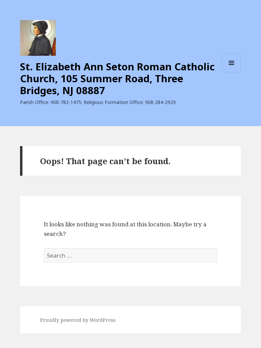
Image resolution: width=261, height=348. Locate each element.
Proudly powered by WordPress (78, 320)
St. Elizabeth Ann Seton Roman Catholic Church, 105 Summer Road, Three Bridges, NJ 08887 (117, 78)
